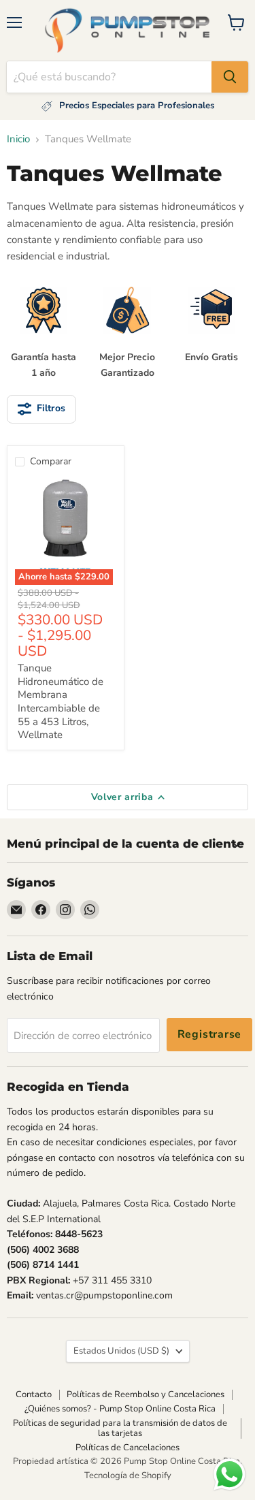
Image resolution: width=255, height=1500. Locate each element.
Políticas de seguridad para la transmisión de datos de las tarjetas (120, 1428)
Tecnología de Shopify (127, 1475)
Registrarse (209, 1034)
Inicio (18, 139)
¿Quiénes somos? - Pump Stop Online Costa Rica (120, 1409)
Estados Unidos (121, 1351)
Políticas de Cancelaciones (127, 1447)
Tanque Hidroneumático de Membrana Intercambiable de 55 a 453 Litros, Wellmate (60, 701)
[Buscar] (229, 77)
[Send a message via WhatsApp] (229, 1474)
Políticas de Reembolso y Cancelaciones (145, 1394)
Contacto (34, 1394)
